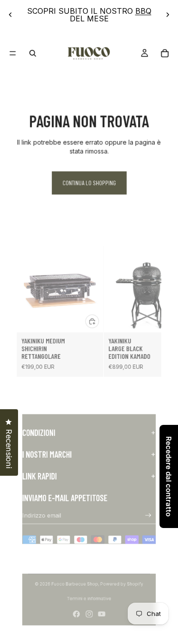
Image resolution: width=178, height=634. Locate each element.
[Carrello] (165, 53)
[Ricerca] (32, 53)
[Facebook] (76, 614)
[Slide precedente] (10, 14)
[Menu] (12, 53)
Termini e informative (89, 598)
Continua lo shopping (89, 183)
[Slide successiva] (167, 14)
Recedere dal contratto (168, 476)
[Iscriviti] (148, 515)
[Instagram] (89, 614)
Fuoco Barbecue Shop (74, 583)
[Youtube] (101, 614)
